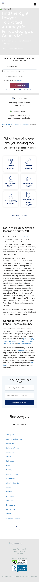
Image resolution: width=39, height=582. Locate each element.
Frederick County (13, 518)
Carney (9, 470)
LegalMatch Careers (19, 558)
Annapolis (10, 435)
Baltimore (10, 452)
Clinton (9, 492)
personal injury (28, 339)
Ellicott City (10, 509)
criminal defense (27, 341)
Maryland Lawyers (22, 124)
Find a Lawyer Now (19, 403)
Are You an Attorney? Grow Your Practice (19, 90)
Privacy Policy (19, 551)
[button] (35, 4)
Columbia (10, 496)
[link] (19, 545)
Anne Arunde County (14, 439)
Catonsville (10, 478)
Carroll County (12, 474)
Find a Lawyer (7, 124)
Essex (8, 514)
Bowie (8, 465)
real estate (7, 341)
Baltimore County (13, 448)
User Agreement (19, 549)
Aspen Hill (10, 443)
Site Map (19, 554)
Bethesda (10, 461)
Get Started (18, 86)
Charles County (12, 483)
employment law (24, 344)
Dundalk (9, 500)
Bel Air (8, 457)
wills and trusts (8, 344)
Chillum (9, 487)
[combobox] (19, 66)
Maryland (24, 237)
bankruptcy (16, 341)
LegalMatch (21, 350)
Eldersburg (10, 505)
